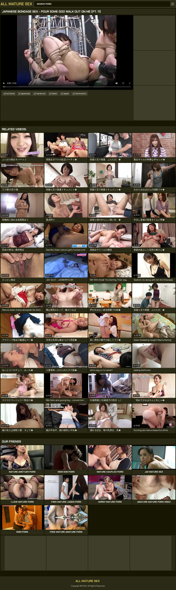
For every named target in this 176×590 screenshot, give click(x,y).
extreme (10, 93)
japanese (25, 93)
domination (80, 93)
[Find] (172, 4)
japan (66, 93)
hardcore (41, 93)
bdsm (54, 93)
